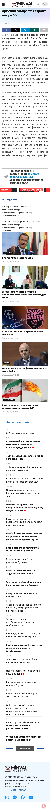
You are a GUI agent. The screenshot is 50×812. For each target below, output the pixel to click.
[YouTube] (31, 797)
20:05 (9, 530)
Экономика (9, 400)
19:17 (9, 590)
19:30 (9, 567)
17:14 (9, 719)
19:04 (9, 601)
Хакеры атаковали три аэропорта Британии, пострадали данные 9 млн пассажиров (23, 608)
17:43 (9, 690)
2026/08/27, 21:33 (11, 301)
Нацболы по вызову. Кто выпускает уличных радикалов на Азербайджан (24, 648)
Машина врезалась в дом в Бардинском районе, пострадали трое (23, 493)
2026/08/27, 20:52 (11, 412)
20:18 (9, 515)
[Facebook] (23, 797)
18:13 (9, 667)
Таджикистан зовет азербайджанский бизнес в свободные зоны (20, 622)
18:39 (9, 630)
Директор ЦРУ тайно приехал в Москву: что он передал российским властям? (22, 725)
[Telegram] (15, 797)
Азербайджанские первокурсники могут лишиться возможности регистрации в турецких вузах (24, 536)
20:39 (9, 486)
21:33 (9, 438)
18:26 (9, 656)
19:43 (9, 556)
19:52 (9, 544)
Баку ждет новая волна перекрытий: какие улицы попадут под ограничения (24, 522)
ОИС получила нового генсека (17, 258)
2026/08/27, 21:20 (11, 338)
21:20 (9, 452)
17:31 (9, 701)
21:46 (9, 429)
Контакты (23, 790)
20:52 (9, 475)
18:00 (9, 679)
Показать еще (25, 749)
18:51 (9, 616)
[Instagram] (7, 797)
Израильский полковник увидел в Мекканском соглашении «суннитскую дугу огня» (24, 295)
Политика (8, 253)
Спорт (6, 326)
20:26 (9, 501)
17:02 (9, 733)
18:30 (9, 641)
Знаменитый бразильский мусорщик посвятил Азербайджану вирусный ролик (24, 507)
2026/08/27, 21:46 (11, 262)
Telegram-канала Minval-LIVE (24, 175)
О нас (13, 790)
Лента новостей (17, 422)
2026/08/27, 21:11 (11, 375)
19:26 (9, 578)
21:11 (9, 464)
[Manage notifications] (44, 806)
